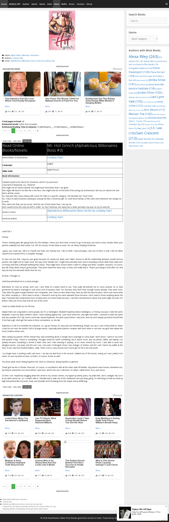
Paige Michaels (153, 121)
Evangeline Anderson (140, 68)
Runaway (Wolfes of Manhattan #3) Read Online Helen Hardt (25, 509)
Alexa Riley (143, 56)
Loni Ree (149, 106)
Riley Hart (143, 128)
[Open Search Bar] (166, 4)
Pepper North (151, 124)
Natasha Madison (140, 118)
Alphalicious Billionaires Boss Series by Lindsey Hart (33, 61)
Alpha (56, 4)
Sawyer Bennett (145, 139)
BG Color (17, 141)
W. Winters (157, 143)
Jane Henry (142, 80)
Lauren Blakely (149, 102)
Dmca (89, 4)
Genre (34, 4)
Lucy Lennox (138, 110)
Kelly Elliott (144, 97)
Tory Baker (146, 143)
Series (42, 4)
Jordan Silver (149, 92)
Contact (80, 4)
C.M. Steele (146, 61)
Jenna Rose (142, 85)
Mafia (64, 4)
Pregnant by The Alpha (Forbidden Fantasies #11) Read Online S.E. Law (29, 506)
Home (4, 4)
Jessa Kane (156, 84)
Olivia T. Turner (137, 121)
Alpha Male (15, 55)
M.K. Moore (154, 110)
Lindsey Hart (17, 58)
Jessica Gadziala (142, 88)
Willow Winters (136, 146)
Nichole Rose (157, 117)
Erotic (72, 4)
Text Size (27, 141)
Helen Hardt (141, 76)
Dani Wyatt (138, 64)
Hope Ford (154, 76)
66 (37, 131)
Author (26, 4)
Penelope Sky (136, 124)
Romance (35, 55)
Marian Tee (140, 114)
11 (25, 131)
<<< (4, 131)
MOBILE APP (14, 4)
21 (29, 131)
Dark (49, 4)
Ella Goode (151, 64)
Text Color (7, 141)
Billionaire (25, 55)
